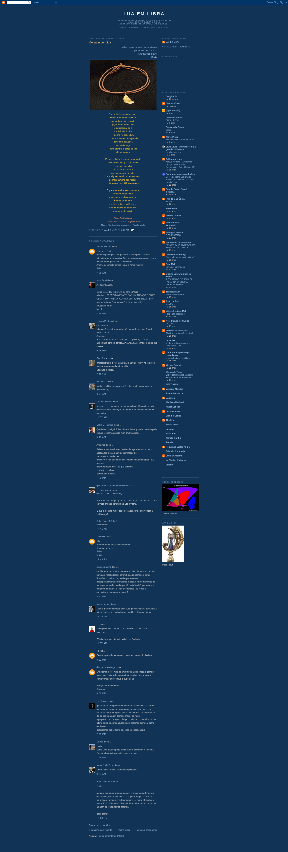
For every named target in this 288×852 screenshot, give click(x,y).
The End (170, 420)
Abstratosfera (173, 222)
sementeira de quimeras (178, 242)
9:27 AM (101, 774)
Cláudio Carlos (173, 416)
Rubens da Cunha (175, 127)
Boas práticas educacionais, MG (180, 257)
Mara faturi (101, 280)
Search (169, 201)
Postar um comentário (99, 825)
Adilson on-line (174, 159)
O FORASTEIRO (173, 235)
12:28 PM (102, 818)
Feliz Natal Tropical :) (175, 314)
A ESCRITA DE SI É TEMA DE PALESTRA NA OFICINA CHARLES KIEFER (179, 282)
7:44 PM (101, 757)
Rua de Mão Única (175, 199)
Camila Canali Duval (176, 189)
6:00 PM (101, 693)
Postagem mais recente (100, 830)
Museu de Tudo (174, 372)
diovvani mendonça (105, 667)
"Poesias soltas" (174, 117)
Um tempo (170, 323)
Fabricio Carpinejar (176, 451)
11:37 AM (101, 643)
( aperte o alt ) (173, 110)
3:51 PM (101, 596)
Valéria (169, 464)
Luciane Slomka (104, 401)
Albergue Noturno (175, 232)
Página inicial (124, 830)
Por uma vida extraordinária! (180, 174)
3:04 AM (101, 394)
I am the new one (173, 152)
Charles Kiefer (173, 103)
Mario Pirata (172, 137)
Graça (168, 130)
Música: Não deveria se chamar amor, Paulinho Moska (123, 225)
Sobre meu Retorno (175, 294)
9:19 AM (101, 437)
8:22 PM (101, 660)
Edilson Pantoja (104, 321)
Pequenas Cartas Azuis (178, 447)
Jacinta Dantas (103, 246)
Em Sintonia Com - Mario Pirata (180, 140)
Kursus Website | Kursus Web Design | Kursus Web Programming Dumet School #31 (181, 164)
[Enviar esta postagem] (133, 230)
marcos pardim (103, 567)
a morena (170, 192)
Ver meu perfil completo (176, 47)
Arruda (169, 442)
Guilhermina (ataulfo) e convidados (178, 354)
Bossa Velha (172, 424)
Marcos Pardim (174, 438)
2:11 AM (101, 374)
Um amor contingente (175, 267)
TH (97, 624)
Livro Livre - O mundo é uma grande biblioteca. (181, 148)
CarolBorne (101, 358)
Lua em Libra (144, 13)
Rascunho (171, 433)
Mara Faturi (172, 208)
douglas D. (101, 381)
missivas (170, 340)
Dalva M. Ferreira (104, 425)
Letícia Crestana (174, 455)
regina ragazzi (103, 604)
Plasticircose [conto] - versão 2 (179, 333)
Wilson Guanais (174, 365)
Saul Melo (171, 264)
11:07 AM (101, 417)
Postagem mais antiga (146, 830)
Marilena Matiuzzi (175, 402)
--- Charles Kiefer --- (176, 460)
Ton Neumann (173, 291)
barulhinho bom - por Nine (178, 358)
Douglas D (171, 96)
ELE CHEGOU (172, 120)
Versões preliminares (177, 330)
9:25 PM (101, 350)
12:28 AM (101, 616)
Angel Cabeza (173, 407)
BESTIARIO (172, 384)
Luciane (170, 429)
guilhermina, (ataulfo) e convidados (113, 485)
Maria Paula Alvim (105, 765)
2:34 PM (101, 313)
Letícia (99, 741)
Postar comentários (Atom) (111, 836)
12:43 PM (102, 559)
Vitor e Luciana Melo (176, 311)
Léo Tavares (102, 701)
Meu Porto (170, 304)
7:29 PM (101, 734)
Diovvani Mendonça (176, 254)
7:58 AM (101, 273)
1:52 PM (101, 478)
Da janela (170, 398)
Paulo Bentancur (104, 781)
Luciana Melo (173, 411)
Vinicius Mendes (174, 389)
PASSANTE (171, 225)
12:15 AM (101, 529)
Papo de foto (172, 301)
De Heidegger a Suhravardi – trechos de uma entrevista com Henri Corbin (180, 179)
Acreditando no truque (177, 321)
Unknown (100, 536)
